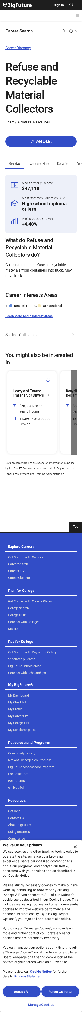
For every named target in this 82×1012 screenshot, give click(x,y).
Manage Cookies (41, 1005)
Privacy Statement (28, 976)
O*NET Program (23, 468)
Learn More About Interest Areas (29, 316)
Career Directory (18, 48)
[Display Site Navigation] (77, 15)
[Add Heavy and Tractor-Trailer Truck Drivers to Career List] (48, 379)
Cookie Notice (41, 971)
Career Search (19, 31)
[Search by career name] (63, 31)
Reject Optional (60, 991)
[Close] (75, 847)
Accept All (22, 991)
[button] (8, 412)
